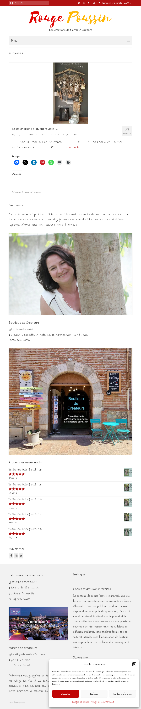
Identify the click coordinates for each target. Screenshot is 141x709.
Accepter (65, 693)
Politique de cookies (80, 702)
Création (45, 135)
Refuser (94, 693)
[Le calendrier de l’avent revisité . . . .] (70, 93)
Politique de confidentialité (102, 702)
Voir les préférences (122, 693)
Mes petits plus (63, 135)
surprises (37, 192)
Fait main (53, 135)
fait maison (25, 192)
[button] (134, 664)
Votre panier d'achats (116, 3)
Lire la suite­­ (71, 147)
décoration (17, 192)
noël (31, 192)
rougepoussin (21, 135)
